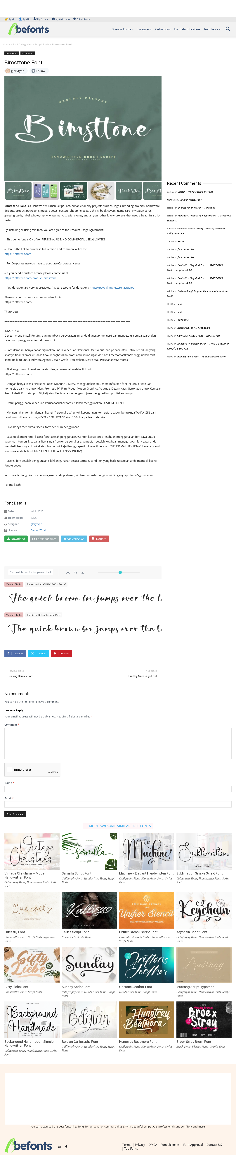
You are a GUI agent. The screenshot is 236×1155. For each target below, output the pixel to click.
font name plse (186, 249)
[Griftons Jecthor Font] (146, 965)
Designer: (13, 524)
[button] (227, 30)
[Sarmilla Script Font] (89, 851)
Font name (183, 319)
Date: (11, 511)
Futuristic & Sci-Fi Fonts (134, 937)
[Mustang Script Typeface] (204, 965)
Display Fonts (200, 1046)
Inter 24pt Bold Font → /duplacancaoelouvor (201, 356)
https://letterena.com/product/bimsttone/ (31, 278)
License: (13, 530)
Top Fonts (131, 1148)
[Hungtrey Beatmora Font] (146, 1019)
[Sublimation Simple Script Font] (204, 851)
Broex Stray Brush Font (193, 1042)
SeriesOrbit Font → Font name (193, 327)
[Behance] (59, 1147)
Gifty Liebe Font (16, 987)
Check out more (46, 539)
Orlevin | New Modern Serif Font (195, 191)
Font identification (187, 29)
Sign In (10, 19)
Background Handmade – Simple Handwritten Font (28, 1044)
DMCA (153, 1144)
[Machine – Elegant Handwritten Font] (146, 851)
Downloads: (15, 517)
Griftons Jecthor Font (135, 987)
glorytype (36, 524)
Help (179, 304)
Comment (11, 724)
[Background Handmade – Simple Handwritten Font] (32, 1019)
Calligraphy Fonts (14, 882)
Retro (181, 241)
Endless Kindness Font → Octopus (196, 207)
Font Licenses (170, 1144)
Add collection (75, 539)
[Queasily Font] (32, 910)
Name (9, 783)
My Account (42, 19)
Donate (100, 539)
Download (18, 539)
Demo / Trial (38, 530)
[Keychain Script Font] (204, 910)
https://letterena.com (17, 254)
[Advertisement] (194, 112)
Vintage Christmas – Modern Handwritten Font (26, 875)
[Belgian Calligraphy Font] (89, 1019)
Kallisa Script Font (75, 932)
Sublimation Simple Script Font (199, 873)
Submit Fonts (83, 19)
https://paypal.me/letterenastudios (112, 287)
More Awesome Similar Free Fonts (120, 826)
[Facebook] (66, 1147)
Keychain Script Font (191, 932)
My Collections (63, 19)
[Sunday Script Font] (89, 965)
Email (9, 798)
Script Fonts (42, 44)
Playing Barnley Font (21, 676)
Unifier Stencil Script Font (138, 932)
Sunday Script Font (76, 987)
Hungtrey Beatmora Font (138, 1042)
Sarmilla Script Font (76, 873)
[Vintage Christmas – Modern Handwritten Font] (32, 851)
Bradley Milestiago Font (143, 676)
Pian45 (171, 199)
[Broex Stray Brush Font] (204, 1019)
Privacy (140, 1144)
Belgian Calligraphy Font (80, 1042)
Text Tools (211, 29)
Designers (145, 29)
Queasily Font (14, 932)
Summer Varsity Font (190, 199)
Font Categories (22, 44)
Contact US (214, 1144)
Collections (163, 29)
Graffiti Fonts (217, 1046)
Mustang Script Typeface (195, 987)
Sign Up (24, 19)
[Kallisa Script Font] (89, 910)
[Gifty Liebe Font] (32, 965)
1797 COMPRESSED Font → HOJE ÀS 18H (198, 335)
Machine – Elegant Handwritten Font (146, 873)
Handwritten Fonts (38, 882)
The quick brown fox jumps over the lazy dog (85, 598)
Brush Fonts (12, 53)
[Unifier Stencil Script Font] (146, 910)
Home (6, 44)
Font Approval (193, 1144)
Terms (126, 1144)
